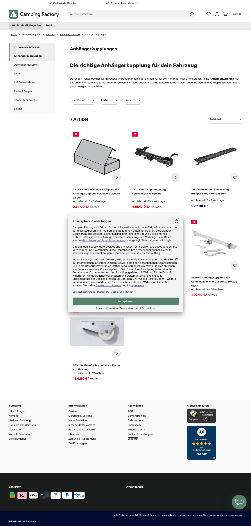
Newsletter (15, 429)
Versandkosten (169, 515)
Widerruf (133, 438)
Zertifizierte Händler (64, 3)
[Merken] (116, 177)
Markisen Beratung (20, 420)
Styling (18, 108)
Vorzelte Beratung (19, 434)
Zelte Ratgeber (17, 438)
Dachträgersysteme (26, 64)
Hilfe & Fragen (17, 411)
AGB (130, 411)
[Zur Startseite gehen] (34, 14)
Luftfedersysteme (24, 82)
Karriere (73, 411)
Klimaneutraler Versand (123, 3)
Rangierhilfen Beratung (22, 425)
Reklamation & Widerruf (82, 429)
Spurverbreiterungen (26, 100)
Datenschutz (135, 420)
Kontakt (13, 415)
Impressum (134, 425)
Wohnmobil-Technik (29, 47)
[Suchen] (191, 14)
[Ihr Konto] (217, 14)
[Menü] (213, 411)
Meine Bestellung (78, 420)
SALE (48, 25)
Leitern (18, 73)
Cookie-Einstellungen (140, 434)
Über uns (73, 434)
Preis (128, 100)
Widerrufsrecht (136, 429)
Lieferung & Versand (80, 415)
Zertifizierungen (77, 443)
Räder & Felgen (23, 91)
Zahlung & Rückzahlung (82, 438)
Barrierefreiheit (137, 415)
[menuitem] (26, 26)
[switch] (207, 419)
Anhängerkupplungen (28, 56)
